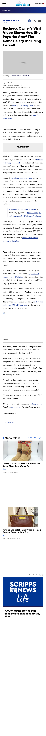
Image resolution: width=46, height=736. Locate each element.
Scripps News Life (11, 21)
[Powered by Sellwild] (39, 575)
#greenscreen (32, 212)
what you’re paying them (22, 105)
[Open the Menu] (4, 3)
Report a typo (9, 422)
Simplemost (37, 403)
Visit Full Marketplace (35, 438)
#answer (32, 209)
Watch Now (39, 3)
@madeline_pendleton (18, 209)
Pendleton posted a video (21, 177)
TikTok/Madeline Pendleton (19, 76)
